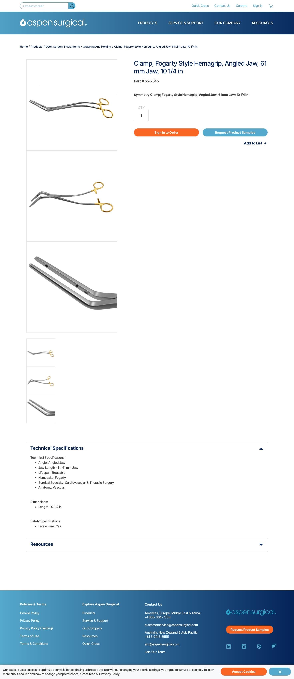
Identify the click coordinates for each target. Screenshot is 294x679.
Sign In (258, 6)
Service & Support (186, 23)
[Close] (280, 672)
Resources (262, 23)
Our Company (228, 23)
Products (147, 23)
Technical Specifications (57, 448)
